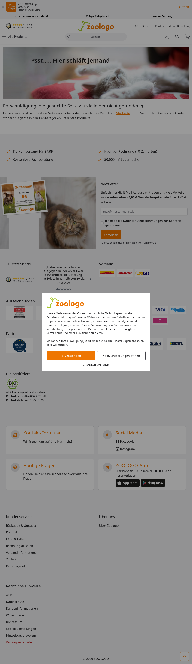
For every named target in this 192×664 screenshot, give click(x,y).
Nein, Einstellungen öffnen (121, 356)
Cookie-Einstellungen (117, 341)
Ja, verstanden (71, 356)
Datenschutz (89, 364)
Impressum (103, 364)
